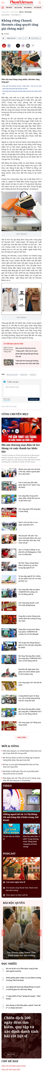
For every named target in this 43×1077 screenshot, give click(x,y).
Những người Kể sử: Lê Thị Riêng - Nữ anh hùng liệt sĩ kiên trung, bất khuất (21, 817)
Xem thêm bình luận (9, 406)
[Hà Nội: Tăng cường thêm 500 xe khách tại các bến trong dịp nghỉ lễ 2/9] (9, 566)
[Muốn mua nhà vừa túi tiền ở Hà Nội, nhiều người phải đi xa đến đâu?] (9, 472)
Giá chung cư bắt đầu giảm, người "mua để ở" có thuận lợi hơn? (23, 1006)
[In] (28, 46)
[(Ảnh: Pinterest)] (22, 211)
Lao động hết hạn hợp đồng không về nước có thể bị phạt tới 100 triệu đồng (23, 988)
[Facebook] (9, 46)
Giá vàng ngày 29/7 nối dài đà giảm (29, 683)
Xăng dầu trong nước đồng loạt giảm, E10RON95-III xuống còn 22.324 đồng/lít (29, 631)
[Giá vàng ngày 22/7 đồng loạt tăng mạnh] (9, 726)
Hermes (33, 374)
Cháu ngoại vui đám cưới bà (17, 895)
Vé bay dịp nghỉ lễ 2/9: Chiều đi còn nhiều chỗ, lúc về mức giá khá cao (29, 578)
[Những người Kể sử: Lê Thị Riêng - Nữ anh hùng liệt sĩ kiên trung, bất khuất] (21, 800)
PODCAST (9, 853)
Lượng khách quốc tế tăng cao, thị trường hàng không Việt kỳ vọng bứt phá (29, 698)
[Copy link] (33, 46)
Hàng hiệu (24, 374)
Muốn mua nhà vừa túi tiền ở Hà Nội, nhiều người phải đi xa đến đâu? (29, 471)
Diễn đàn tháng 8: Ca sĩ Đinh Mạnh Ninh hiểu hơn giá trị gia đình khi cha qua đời (22, 752)
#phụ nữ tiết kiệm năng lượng (14, 1066)
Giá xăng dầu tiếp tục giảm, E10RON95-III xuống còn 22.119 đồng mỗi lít (29, 591)
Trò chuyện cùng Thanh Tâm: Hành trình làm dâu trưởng (22, 889)
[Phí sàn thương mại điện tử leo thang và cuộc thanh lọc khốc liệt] (22, 430)
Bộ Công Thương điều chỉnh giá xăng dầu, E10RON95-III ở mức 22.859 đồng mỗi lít (29, 658)
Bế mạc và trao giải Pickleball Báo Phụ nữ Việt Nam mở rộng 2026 (21, 765)
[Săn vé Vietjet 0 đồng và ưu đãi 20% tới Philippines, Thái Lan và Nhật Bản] (9, 553)
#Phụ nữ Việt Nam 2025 (11, 1069)
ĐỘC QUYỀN (18, 7)
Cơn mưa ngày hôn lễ (15, 882)
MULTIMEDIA (28, 7)
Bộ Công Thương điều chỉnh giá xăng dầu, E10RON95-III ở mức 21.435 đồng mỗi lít (29, 711)
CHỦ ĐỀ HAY (10, 1061)
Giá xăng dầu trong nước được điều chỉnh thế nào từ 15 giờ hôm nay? (29, 498)
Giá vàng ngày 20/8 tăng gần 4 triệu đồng (29, 510)
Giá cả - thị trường (25, 12)
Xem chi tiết (11, 1054)
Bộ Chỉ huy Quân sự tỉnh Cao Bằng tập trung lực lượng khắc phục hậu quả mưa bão (21, 759)
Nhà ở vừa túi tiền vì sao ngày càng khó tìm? (28, 523)
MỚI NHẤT (9, 7)
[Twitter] (18, 46)
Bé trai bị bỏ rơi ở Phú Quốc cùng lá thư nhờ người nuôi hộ (22, 969)
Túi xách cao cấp (12, 374)
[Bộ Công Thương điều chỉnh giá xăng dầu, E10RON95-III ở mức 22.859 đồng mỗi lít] (9, 659)
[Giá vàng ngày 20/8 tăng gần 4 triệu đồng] (9, 512)
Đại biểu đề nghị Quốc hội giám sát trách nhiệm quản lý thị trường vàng (29, 671)
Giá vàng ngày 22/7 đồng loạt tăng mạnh (29, 723)
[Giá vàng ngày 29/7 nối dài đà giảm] (9, 686)
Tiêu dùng (13, 12)
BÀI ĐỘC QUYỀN (14, 903)
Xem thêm (21, 737)
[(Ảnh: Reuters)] (22, 299)
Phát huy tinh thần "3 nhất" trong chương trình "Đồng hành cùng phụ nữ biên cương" (31, 841)
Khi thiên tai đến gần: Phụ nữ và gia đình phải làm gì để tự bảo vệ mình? (21, 772)
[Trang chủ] (3, 7)
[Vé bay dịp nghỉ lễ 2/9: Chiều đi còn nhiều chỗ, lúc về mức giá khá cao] (9, 579)
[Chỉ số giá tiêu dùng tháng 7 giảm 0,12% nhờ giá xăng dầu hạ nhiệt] (9, 646)
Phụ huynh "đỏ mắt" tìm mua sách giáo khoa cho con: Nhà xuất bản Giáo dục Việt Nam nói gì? (29, 539)
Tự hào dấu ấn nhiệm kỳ (11, 837)
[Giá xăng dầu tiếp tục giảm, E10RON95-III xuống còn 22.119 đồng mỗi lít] (9, 593)
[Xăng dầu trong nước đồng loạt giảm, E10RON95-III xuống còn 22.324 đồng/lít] (9, 632)
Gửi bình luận (34, 399)
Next (40, 933)
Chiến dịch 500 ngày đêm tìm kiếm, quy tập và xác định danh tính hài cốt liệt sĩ (21, 1027)
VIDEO (7, 785)
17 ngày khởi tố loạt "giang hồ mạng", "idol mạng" (23, 997)
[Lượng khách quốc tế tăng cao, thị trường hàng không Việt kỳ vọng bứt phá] (9, 699)
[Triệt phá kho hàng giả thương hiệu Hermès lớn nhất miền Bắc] (9, 362)
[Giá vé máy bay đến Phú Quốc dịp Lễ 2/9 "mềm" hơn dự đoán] (9, 486)
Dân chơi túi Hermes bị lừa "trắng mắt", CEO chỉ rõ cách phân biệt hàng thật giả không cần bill (22, 87)
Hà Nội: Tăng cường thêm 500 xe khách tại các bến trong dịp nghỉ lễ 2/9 (28, 565)
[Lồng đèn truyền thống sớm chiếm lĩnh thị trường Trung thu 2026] (9, 619)
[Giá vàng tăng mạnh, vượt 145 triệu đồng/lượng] (9, 606)
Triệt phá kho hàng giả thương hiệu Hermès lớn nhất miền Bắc (22, 92)
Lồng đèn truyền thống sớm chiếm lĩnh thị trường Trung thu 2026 (29, 618)
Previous (3, 933)
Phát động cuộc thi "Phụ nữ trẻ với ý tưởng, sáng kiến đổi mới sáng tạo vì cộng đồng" (21, 779)
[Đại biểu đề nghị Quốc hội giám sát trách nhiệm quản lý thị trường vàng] (9, 672)
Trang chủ (5, 12)
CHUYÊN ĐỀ (37, 7)
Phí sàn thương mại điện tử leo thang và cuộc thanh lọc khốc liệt (21, 448)
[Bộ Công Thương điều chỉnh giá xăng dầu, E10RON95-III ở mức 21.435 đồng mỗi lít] (9, 712)
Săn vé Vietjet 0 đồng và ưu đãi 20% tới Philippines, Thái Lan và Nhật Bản (29, 552)
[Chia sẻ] (23, 46)
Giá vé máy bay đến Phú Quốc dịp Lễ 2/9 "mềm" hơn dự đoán (29, 484)
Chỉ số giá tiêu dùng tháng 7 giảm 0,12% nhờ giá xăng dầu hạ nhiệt (30, 645)
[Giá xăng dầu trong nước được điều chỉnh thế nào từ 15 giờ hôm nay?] (9, 499)
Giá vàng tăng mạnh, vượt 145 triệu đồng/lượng (28, 604)
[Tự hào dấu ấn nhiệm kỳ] (11, 829)
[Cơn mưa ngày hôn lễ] (21, 868)
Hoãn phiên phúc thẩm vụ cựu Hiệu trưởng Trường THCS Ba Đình (23, 979)
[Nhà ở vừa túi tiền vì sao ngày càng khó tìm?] (9, 525)
